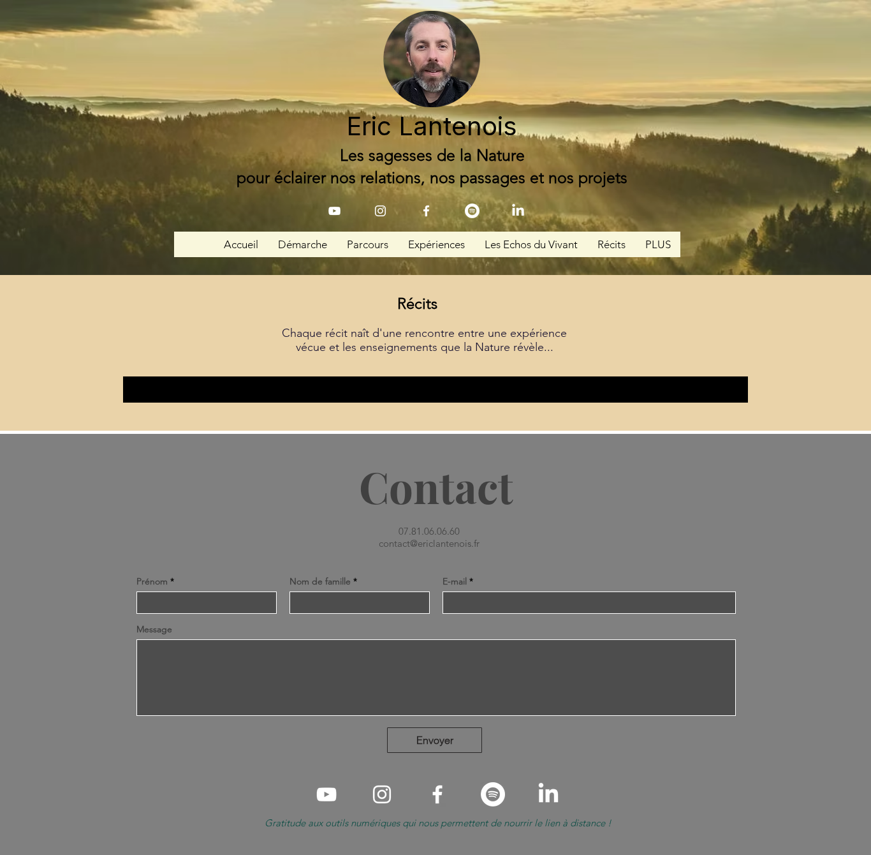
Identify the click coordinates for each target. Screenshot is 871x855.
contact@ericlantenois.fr (429, 543)
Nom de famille (320, 581)
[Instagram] (380, 211)
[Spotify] (472, 211)
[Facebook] (426, 211)
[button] (302, 244)
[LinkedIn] (518, 211)
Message (154, 629)
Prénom (152, 581)
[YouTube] (334, 211)
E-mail (455, 581)
